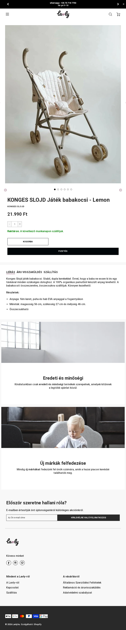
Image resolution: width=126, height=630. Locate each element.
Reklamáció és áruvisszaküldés (82, 587)
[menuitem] (32, 582)
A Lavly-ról (12, 582)
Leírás (10, 272)
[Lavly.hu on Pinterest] (22, 564)
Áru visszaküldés (29, 272)
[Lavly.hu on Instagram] (15, 564)
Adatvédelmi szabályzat (77, 592)
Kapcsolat (12, 587)
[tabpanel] (55, 189)
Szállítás (50, 272)
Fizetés (62, 251)
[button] (27, 241)
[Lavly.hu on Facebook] (8, 564)
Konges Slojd (15, 206)
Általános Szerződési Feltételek (82, 582)
